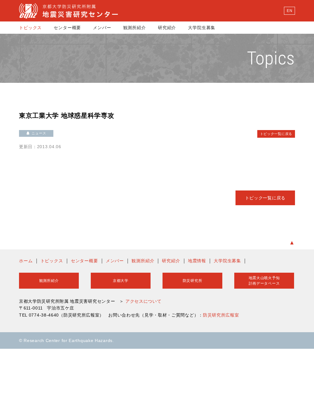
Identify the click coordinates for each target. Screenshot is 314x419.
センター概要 (67, 27)
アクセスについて (143, 301)
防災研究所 (192, 281)
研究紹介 (167, 27)
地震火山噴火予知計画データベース (264, 281)
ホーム (26, 260)
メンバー (102, 27)
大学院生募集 (201, 27)
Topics (271, 58)
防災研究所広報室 (221, 315)
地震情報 (197, 260)
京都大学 (120, 281)
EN (289, 11)
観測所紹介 (134, 27)
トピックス (30, 27)
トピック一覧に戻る (276, 134)
